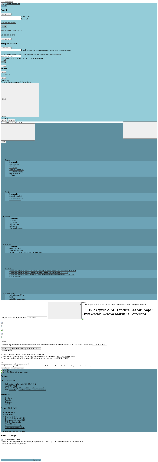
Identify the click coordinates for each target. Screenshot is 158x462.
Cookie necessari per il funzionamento (14, 364)
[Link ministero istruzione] (10, 4)
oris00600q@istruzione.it (27, 388)
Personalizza (6, 348)
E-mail (23, 50)
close (3, 141)
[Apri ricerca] (140, 130)
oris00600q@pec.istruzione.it (27, 390)
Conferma (11, 120)
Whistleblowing (10, 424)
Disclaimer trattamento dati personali (13, 443)
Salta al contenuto (7, 2)
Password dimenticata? (8, 23)
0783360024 (12, 386)
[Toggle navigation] (18, 132)
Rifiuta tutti (18, 348)
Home (84, 303)
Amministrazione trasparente (15, 428)
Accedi (4, 6)
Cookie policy (10, 412)
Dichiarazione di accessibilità (15, 420)
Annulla (4, 120)
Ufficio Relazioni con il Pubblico (16, 418)
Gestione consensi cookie (13, 426)
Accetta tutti (34, 348)
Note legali (9, 414)
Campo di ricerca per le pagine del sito (14, 317)
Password (24, 19)
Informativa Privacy (12, 416)
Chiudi (4, 66)
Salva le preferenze (18, 368)
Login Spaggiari (56, 54)
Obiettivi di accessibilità (13, 422)
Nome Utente (25, 17)
